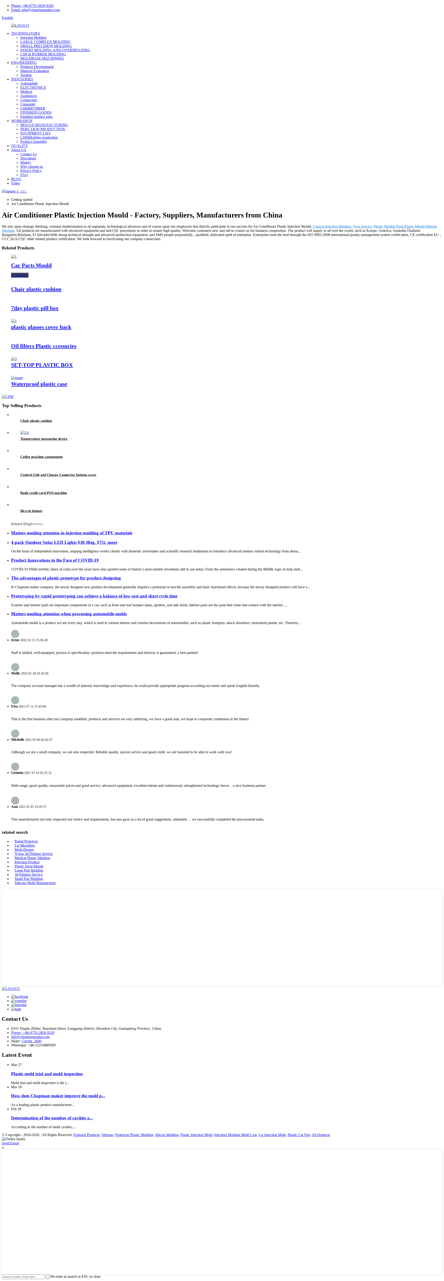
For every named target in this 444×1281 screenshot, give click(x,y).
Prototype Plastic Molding (134, 1135)
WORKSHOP (21, 121)
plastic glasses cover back (41, 327)
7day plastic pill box (35, 308)
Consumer (27, 104)
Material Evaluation (34, 71)
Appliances (28, 96)
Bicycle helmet (31, 511)
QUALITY (19, 146)
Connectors (28, 100)
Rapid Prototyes (26, 841)
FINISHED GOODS (36, 112)
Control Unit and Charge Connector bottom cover (58, 475)
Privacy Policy (31, 171)
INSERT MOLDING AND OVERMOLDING (55, 50)
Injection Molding (33, 38)
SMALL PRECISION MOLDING (46, 46)
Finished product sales (36, 117)
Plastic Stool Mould (29, 866)
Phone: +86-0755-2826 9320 (32, 6)
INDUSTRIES (22, 79)
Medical (26, 92)
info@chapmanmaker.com (30, 1037)
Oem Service (362, 226)
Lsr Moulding (25, 845)
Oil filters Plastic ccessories (43, 346)
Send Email (10, 1143)
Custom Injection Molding (332, 226)
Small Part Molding (29, 879)
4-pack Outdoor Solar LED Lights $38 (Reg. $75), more (64, 542)
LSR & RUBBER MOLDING (43, 54)
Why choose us (31, 167)
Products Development (37, 67)
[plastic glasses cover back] (14, 321)
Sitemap (107, 1135)
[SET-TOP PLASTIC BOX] (14, 359)
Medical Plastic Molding (32, 858)
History (25, 162)
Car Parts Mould (31, 265)
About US (18, 150)
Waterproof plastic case (39, 384)
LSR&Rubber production (39, 137)
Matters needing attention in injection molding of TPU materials (71, 532)
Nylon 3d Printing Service (34, 854)
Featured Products (86, 1135)
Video (15, 183)
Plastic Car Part (299, 1135)
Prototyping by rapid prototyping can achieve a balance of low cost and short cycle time (94, 596)
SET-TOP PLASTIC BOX (42, 365)
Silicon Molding (167, 1135)
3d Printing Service (29, 874)
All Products (321, 1135)
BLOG (16, 179)
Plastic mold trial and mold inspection (47, 1073)
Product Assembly (33, 142)
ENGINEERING (24, 62)
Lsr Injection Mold (272, 1135)
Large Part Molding (29, 870)
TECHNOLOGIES (25, 33)
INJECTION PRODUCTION (42, 129)
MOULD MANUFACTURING (44, 125)
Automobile (29, 83)
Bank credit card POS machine (43, 493)
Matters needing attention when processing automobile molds (69, 613)
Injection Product (27, 862)
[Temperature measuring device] (24, 433)
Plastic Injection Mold (196, 1135)
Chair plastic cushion (36, 289)
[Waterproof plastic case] (17, 378)
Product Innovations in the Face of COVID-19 (55, 560)
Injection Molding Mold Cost (235, 1135)
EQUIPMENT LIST (35, 133)
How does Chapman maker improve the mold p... (58, 1095)
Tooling (26, 75)
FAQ (24, 175)
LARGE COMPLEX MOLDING (45, 42)
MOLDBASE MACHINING (42, 58)
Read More (20, 275)
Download (28, 158)
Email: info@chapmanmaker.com (35, 10)
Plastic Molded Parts (389, 226)
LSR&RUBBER (32, 108)
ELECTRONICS (33, 87)
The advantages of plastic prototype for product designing (66, 578)
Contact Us (28, 154)
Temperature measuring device (44, 439)
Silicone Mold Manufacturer (35, 883)
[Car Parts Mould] (14, 257)
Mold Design (24, 850)
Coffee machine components (41, 457)
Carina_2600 (31, 1041)
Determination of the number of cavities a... (52, 1118)
